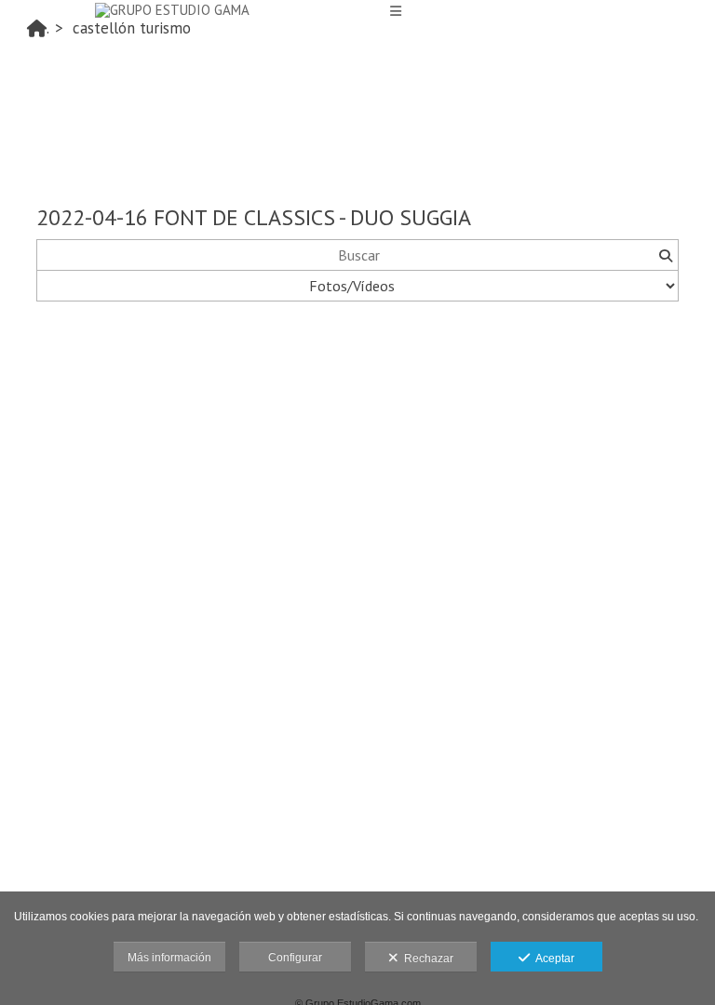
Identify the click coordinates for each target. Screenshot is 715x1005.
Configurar (295, 957)
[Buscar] (665, 255)
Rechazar (425, 958)
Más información (169, 957)
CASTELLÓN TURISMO (132, 28)
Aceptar (552, 958)
